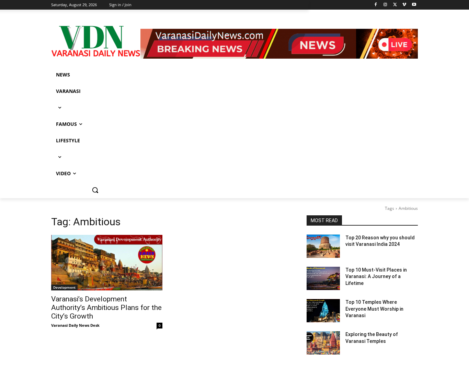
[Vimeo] (404, 5)
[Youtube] (414, 5)
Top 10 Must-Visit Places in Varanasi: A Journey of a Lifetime (376, 276)
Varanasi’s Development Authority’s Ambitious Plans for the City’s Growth (106, 307)
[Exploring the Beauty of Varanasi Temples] (323, 343)
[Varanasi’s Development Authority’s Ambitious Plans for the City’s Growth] (106, 262)
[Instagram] (385, 5)
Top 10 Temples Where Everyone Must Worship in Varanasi (374, 308)
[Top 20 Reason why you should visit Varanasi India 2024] (323, 246)
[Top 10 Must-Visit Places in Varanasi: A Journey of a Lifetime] (323, 278)
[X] (395, 5)
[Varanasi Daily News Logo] (95, 41)
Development (64, 287)
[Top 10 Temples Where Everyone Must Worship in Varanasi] (323, 310)
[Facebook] (376, 5)
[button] (95, 190)
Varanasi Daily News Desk (75, 325)
